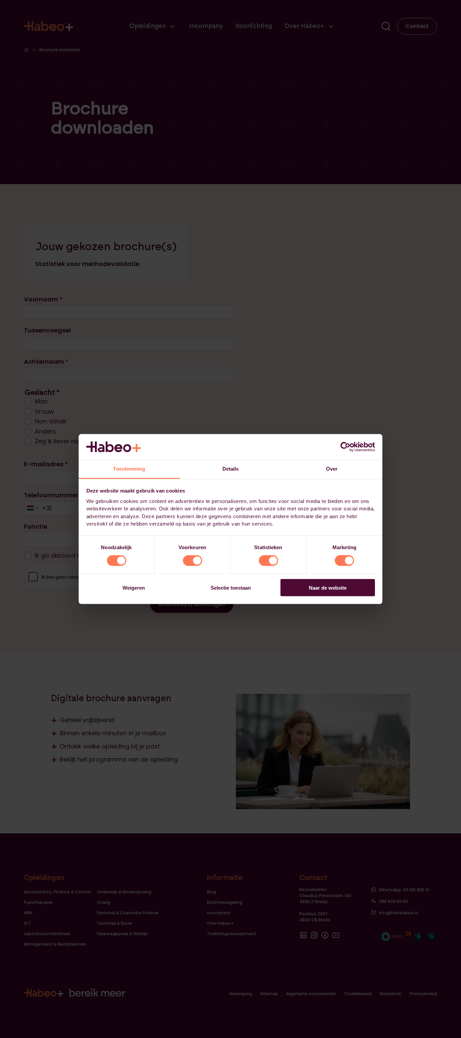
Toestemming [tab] (129, 469)
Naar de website (328, 587)
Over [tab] (331, 469)
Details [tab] (230, 469)
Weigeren (134, 587)
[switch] (192, 560)
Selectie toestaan (231, 587)
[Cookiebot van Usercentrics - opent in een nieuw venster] (345, 447)
